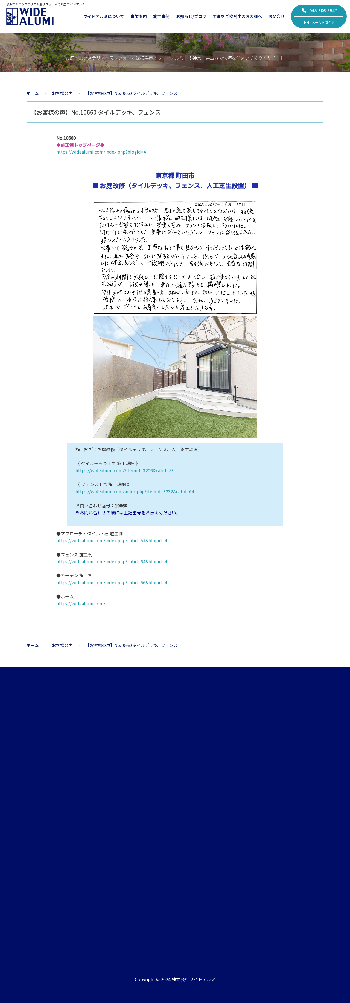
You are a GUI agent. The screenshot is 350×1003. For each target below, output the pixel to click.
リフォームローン (299, 862)
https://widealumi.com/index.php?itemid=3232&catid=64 (134, 491)
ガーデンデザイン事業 (129, 825)
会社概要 (34, 813)
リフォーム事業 (123, 813)
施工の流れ (293, 825)
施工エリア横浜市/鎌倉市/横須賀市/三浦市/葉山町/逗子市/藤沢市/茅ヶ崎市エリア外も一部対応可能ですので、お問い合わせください (268, 923)
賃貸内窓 (117, 838)
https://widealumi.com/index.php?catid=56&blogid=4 (111, 582)
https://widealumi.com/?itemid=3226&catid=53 (124, 470)
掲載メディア (206, 850)
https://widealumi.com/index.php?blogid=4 (101, 151)
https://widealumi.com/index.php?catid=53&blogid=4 (111, 540)
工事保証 (291, 838)
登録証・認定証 (40, 850)
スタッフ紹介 (38, 838)
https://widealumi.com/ (80, 603)
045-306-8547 (323, 10)
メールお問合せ (323, 22)
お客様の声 (293, 813)
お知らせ (202, 813)
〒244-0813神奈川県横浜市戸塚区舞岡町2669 (142, 926)
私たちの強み (38, 825)
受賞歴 (200, 862)
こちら (293, 767)
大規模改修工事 (123, 850)
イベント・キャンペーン (216, 838)
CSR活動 (34, 862)
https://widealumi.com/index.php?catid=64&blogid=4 (111, 561)
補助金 (289, 850)
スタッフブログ (208, 825)
